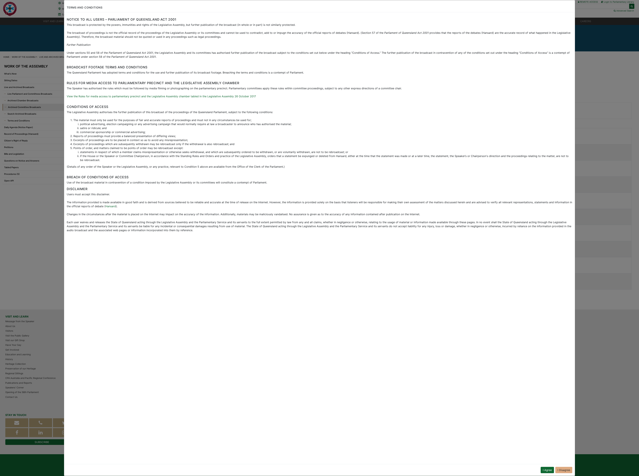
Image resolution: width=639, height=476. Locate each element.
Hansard (110, 206)
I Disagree (563, 470)
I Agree (547, 470)
